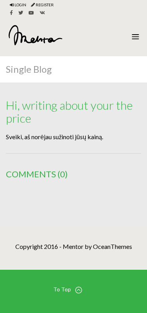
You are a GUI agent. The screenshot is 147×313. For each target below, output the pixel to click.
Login (20, 4)
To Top (62, 289)
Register (44, 4)
